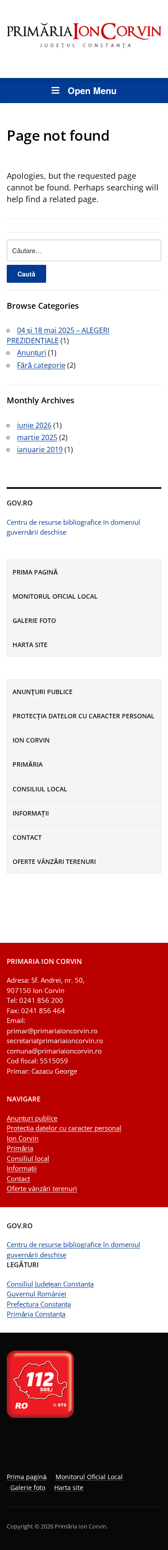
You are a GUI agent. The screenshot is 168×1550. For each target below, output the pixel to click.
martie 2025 (37, 437)
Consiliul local (40, 789)
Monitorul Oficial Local (55, 596)
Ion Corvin (31, 740)
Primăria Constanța (36, 1313)
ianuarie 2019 (40, 449)
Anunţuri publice (43, 691)
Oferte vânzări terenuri (54, 861)
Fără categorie (41, 365)
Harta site (30, 644)
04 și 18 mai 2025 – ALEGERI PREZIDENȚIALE (58, 335)
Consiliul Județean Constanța (50, 1283)
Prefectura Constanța (39, 1304)
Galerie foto (34, 620)
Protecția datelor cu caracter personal (84, 716)
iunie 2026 (34, 425)
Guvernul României (36, 1293)
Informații (31, 813)
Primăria (28, 764)
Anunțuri (31, 353)
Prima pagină (35, 572)
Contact (27, 837)
